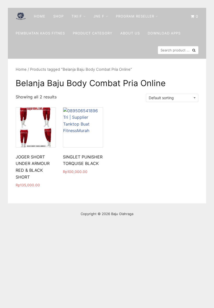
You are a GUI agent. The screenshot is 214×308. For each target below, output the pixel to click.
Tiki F (77, 16)
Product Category (92, 33)
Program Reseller (135, 16)
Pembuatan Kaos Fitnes (40, 33)
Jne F (98, 16)
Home (39, 16)
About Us (130, 33)
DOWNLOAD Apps (164, 33)
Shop (58, 16)
